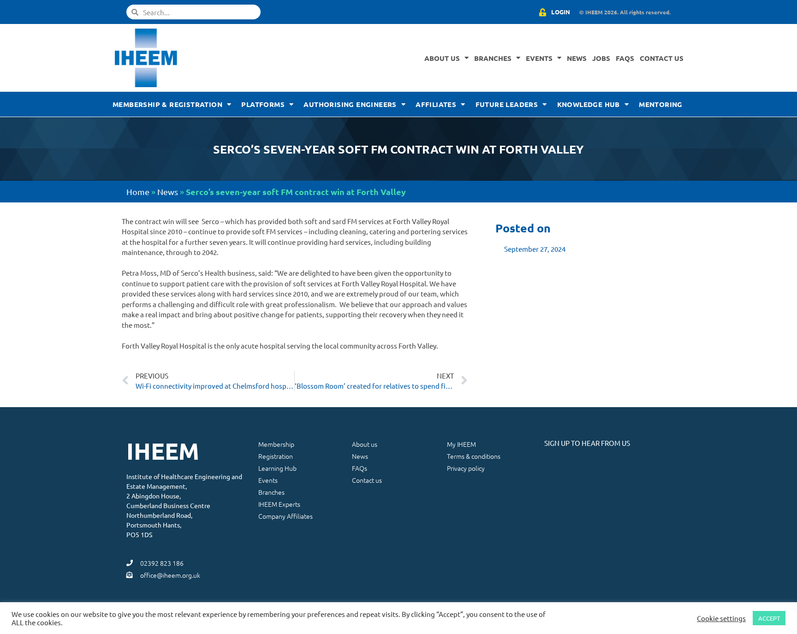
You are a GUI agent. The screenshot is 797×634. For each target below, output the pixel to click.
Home (137, 191)
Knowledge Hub (588, 104)
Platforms (263, 104)
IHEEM (162, 450)
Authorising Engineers (349, 104)
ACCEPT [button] (769, 618)
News (577, 58)
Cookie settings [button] (721, 618)
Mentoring (661, 104)
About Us (442, 58)
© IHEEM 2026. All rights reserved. (625, 12)
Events (539, 58)
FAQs (625, 58)
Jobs (601, 58)
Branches (493, 58)
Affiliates (436, 104)
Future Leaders (507, 104)
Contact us (662, 58)
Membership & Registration (167, 104)
